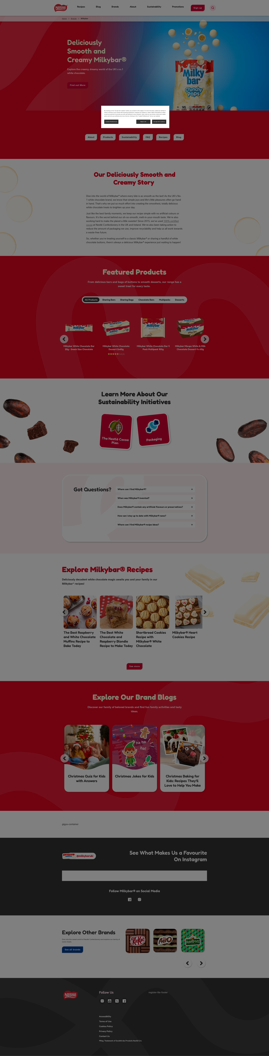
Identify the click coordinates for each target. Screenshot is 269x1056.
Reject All (143, 121)
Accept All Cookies (159, 121)
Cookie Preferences (111, 121)
